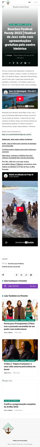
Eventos (20, 24)
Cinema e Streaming (11, 320)
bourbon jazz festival (15, 263)
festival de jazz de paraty (11, 266)
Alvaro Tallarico (16, 164)
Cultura (12, 24)
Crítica (23, 320)
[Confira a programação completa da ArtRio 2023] (20, 390)
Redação (9, 55)
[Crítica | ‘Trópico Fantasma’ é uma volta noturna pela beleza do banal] (20, 350)
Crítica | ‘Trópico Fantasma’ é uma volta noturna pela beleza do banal (20, 366)
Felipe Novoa (7, 373)
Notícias (28, 24)
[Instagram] (20, 286)
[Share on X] (17, 63)
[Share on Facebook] (13, 63)
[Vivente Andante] (8, 2)
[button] (4, 2)
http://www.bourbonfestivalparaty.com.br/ (16, 134)
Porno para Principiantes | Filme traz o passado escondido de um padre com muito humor (19, 326)
